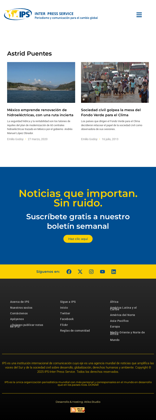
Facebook (67, 319)
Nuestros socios (21, 307)
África (114, 301)
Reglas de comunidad (75, 330)
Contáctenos (19, 313)
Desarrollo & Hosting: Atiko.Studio (78, 401)
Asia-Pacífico (119, 320)
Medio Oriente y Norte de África (127, 333)
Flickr (64, 325)
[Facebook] (69, 271)
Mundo (115, 340)
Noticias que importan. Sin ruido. (78, 198)
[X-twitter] (80, 271)
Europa (115, 326)
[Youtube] (102, 271)
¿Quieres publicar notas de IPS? (26, 325)
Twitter (65, 313)
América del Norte (122, 315)
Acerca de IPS (19, 301)
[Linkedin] (113, 271)
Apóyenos (17, 319)
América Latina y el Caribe (123, 308)
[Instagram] (91, 271)
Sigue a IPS (68, 301)
